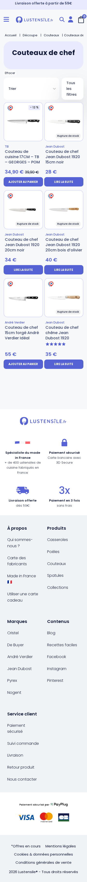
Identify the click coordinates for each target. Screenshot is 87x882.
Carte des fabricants (17, 561)
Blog (51, 633)
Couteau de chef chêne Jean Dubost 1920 (62, 333)
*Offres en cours (26, 846)
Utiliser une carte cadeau (22, 597)
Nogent (14, 692)
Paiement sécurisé (16, 728)
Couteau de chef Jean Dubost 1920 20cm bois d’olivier (63, 245)
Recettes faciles (62, 645)
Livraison (15, 755)
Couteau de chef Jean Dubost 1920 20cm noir (22, 245)
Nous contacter (22, 779)
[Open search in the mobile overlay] (61, 19)
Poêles (53, 551)
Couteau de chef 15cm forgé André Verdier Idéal (22, 333)
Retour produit (20, 767)
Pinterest (55, 680)
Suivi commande (23, 743)
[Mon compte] (70, 20)
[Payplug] (43, 813)
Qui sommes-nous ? (20, 543)
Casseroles (57, 539)
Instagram (56, 668)
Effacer (10, 73)
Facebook (56, 656)
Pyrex (12, 680)
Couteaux (56, 563)
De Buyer (15, 645)
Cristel (13, 633)
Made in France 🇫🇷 (21, 579)
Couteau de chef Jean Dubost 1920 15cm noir (62, 157)
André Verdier (20, 656)
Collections (57, 587)
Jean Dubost (19, 668)
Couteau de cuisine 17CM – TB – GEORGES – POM (22, 157)
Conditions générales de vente (43, 862)
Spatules (55, 575)
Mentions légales (60, 846)
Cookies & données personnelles (43, 854)
